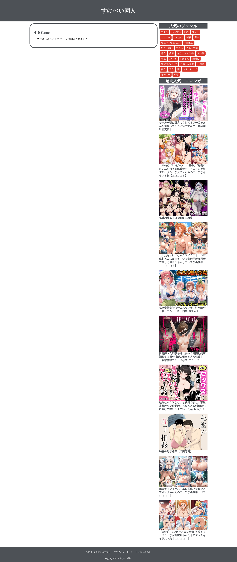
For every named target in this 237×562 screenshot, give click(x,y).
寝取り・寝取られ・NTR (173, 43)
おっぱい (176, 32)
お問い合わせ (144, 552)
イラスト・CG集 (185, 53)
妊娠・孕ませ (187, 64)
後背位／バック (169, 64)
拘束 (171, 53)
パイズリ (165, 37)
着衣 (171, 69)
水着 (176, 74)
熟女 (163, 69)
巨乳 (186, 32)
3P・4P (172, 59)
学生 (163, 59)
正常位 (201, 64)
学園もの (188, 43)
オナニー (165, 74)
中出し (164, 32)
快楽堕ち (184, 59)
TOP (88, 552)
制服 (188, 37)
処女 (163, 53)
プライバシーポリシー (124, 552)
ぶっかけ (178, 37)
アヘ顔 (201, 53)
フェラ (195, 32)
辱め (196, 37)
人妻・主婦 (192, 48)
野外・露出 (167, 48)
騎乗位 (196, 59)
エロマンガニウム (102, 552)
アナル (179, 48)
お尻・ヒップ (190, 69)
